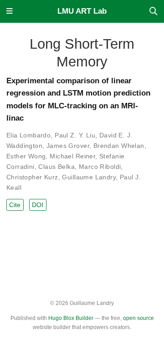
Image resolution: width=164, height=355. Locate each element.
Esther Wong (26, 156)
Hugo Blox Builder (70, 318)
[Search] (153, 11)
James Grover (67, 145)
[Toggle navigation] (9, 11)
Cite (14, 204)
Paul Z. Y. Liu (75, 135)
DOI (37, 204)
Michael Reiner (72, 156)
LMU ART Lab (82, 11)
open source (138, 318)
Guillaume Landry (89, 177)
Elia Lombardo (28, 135)
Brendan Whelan (118, 145)
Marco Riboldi (100, 166)
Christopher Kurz (32, 177)
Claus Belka (56, 166)
